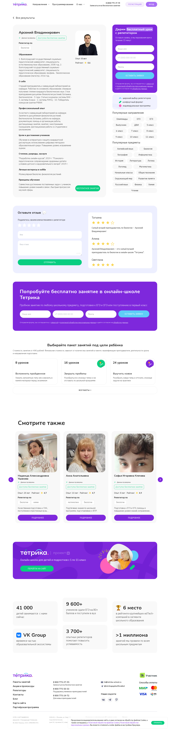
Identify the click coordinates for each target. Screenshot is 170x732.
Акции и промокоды (23, 686)
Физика (138, 184)
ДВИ (136, 125)
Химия (151, 184)
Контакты (18, 695)
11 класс (150, 137)
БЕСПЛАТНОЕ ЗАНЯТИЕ (87, 188)
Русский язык (121, 184)
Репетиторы (19, 690)
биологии (25, 48)
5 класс (150, 125)
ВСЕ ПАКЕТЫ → (85, 390)
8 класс (150, 131)
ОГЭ (138, 119)
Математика (145, 166)
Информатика (145, 154)
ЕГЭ (151, 119)
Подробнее (38, 517)
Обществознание (147, 172)
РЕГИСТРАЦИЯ (135, 4)
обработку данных (139, 88)
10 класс (134, 137)
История (119, 160)
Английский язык (125, 149)
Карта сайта (19, 703)
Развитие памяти (146, 178)
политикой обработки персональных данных (135, 86)
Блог (15, 699)
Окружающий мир (123, 178)
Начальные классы (124, 172)
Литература (135, 160)
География (122, 154)
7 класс (134, 131)
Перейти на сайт (37, 568)
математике (73, 502)
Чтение (134, 190)
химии (36, 502)
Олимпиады (122, 119)
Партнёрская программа (26, 707)
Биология (148, 149)
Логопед (122, 166)
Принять (158, 723)
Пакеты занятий (21, 682)
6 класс (119, 131)
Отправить (50, 262)
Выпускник (121, 125)
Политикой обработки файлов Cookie (103, 723)
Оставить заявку (135, 75)
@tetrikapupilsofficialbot (114, 686)
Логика (151, 160)
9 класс (119, 137)
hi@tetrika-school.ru (112, 682)
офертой (150, 84)
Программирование (62, 4)
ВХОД (151, 4)
